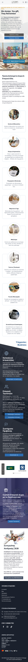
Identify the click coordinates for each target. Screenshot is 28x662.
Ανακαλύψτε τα (14, 455)
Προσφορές (4, 593)
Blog (3, 591)
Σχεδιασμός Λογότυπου (14, 414)
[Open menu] (2, 2)
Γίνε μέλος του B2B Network (13, 577)
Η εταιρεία (4, 589)
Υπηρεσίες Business (14, 38)
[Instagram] (7, 627)
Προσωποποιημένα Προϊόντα (8, 597)
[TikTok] (11, 627)
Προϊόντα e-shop (14, 34)
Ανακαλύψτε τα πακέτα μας (14, 379)
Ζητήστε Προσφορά (14, 521)
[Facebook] (3, 627)
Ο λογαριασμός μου (6, 599)
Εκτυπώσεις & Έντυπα (14, 417)
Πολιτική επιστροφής (6, 601)
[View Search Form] (23, 2)
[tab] (12, 473)
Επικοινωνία (4, 595)
